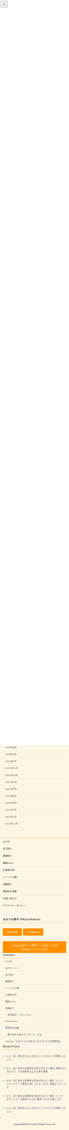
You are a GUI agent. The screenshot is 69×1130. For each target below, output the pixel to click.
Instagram (33, 932)
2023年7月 (10, 788)
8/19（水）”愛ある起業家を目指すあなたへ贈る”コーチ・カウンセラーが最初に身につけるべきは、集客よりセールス (36, 1083)
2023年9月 (10, 782)
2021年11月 (11, 823)
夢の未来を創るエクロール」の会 (24, 1034)
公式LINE (12, 932)
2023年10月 (11, 775)
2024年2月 (10, 761)
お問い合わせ (10, 898)
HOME (6, 841)
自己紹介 (7, 848)
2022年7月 (10, 809)
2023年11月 (11, 768)
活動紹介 (7, 884)
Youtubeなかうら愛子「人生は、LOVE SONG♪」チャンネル (34, 947)
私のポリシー (12, 967)
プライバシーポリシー (14, 905)
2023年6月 (10, 795)
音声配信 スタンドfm (19, 1014)
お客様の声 (10, 870)
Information (11, 1021)
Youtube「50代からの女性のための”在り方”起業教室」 (33, 1041)
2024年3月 (10, 754)
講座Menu (8, 862)
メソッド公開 (10, 877)
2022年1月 (10, 816)
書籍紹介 (7, 855)
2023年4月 (10, 802)
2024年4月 (10, 747)
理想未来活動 (10, 891)
